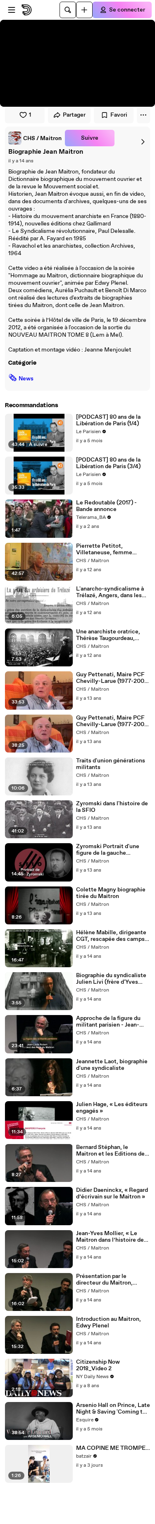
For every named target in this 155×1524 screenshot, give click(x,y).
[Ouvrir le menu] (11, 10)
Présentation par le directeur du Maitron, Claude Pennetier (104, 1279)
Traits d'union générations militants (110, 764)
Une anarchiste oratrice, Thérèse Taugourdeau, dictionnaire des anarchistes (108, 635)
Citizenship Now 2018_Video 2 (98, 1365)
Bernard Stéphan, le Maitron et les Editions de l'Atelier (110, 1150)
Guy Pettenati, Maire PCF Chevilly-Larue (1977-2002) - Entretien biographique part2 (113, 721)
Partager (74, 115)
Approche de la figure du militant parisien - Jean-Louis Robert (108, 1021)
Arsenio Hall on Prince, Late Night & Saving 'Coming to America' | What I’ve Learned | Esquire (113, 1408)
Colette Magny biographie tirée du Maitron (110, 893)
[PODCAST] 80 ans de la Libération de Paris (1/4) (108, 420)
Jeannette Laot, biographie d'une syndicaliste (112, 1064)
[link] (35, 138)
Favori (118, 115)
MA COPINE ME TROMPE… (113, 1448)
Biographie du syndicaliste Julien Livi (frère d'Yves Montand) (111, 978)
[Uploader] (84, 10)
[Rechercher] (68, 10)
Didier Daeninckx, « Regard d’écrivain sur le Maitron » (112, 1193)
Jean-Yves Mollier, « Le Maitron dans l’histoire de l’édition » (110, 1236)
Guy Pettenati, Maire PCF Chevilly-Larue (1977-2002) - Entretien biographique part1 (113, 678)
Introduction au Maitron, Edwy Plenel (108, 1322)
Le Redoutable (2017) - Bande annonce (106, 506)
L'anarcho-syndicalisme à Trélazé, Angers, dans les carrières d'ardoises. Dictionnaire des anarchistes (110, 592)
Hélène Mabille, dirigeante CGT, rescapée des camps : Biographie (112, 936)
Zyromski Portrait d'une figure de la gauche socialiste (107, 849)
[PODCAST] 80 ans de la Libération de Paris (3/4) (108, 463)
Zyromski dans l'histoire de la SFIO (112, 807)
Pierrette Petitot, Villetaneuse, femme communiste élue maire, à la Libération (110, 549)
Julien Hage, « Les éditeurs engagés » (112, 1107)
